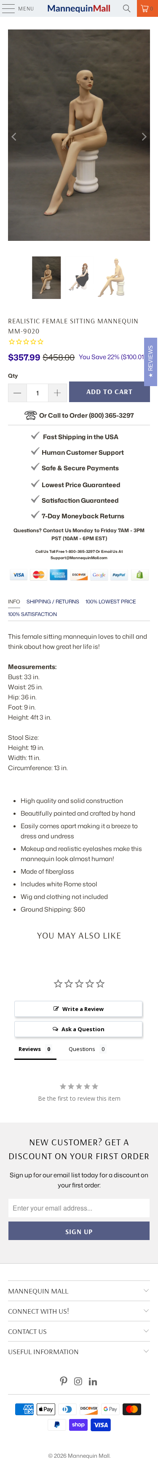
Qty (13, 375)
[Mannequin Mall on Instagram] (78, 1382)
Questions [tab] (82, 1049)
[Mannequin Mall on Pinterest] (64, 1382)
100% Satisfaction (32, 614)
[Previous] (14, 136)
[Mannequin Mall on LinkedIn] (93, 1382)
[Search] (127, 8)
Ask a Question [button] (83, 1029)
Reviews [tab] (30, 1049)
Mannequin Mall (89, 1455)
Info (14, 601)
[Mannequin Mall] (79, 8)
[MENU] (4, 8)
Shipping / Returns (53, 601)
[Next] (143, 136)
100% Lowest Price (111, 601)
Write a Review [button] (83, 1009)
